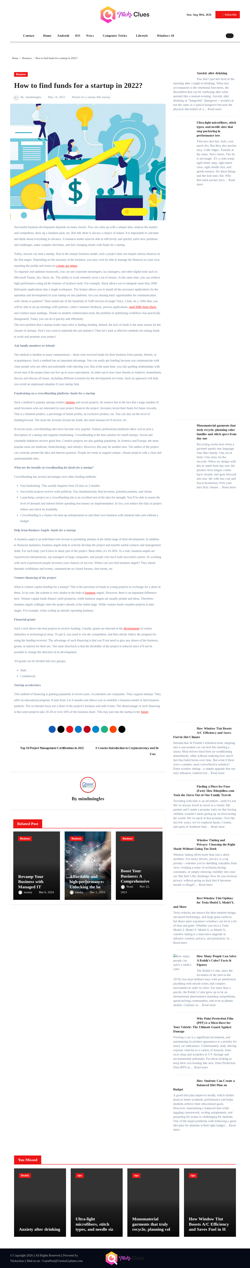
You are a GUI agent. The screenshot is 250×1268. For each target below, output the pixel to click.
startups (70, 402)
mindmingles (33, 97)
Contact (29, 35)
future (144, 711)
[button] (238, 35)
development (131, 628)
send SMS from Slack (142, 307)
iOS (77, 35)
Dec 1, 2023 (97, 892)
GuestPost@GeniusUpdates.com (62, 1261)
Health (25, 1175)
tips (80, 1175)
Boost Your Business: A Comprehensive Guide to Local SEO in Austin (135, 881)
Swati (130, 886)
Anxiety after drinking (212, 73)
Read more (214, 109)
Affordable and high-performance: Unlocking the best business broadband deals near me (88, 887)
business (90, 592)
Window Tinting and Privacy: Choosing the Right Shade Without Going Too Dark (204, 844)
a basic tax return (66, 265)
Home (47, 35)
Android (63, 35)
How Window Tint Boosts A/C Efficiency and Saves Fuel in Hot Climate (202, 733)
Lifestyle (142, 35)
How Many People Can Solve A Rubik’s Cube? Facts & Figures (216, 960)
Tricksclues (17, 1261)
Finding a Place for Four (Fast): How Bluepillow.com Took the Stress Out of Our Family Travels (203, 791)
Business (21, 74)
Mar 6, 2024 (46, 892)
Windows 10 (165, 35)
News (90, 35)
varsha (79, 892)
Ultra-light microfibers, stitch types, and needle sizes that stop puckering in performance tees (96, 1229)
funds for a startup (84, 97)
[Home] (15, 35)
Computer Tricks (115, 35)
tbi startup (104, 97)
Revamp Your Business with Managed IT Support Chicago (33, 884)
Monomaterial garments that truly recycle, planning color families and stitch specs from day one (153, 1229)
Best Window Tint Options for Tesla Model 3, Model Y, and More (203, 902)
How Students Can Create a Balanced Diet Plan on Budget (204, 1085)
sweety (28, 892)
